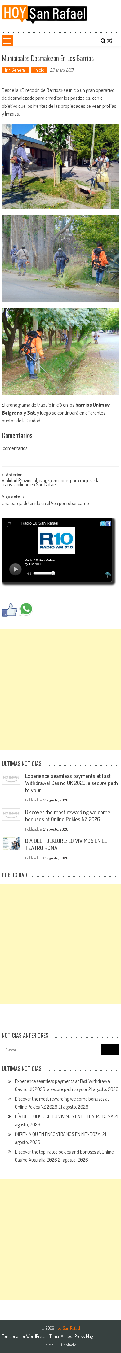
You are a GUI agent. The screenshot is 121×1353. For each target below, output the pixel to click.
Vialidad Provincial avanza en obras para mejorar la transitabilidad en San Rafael (51, 482)
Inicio (49, 1345)
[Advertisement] (60, 689)
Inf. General (15, 70)
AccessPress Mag (77, 1336)
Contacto (68, 1345)
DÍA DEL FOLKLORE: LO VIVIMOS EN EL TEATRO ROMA (64, 1116)
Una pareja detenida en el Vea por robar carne (45, 503)
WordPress (36, 1336)
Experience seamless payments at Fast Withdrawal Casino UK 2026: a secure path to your (71, 782)
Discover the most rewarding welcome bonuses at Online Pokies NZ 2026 (67, 816)
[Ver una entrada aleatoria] (109, 40)
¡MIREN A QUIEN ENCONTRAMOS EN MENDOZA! (58, 1134)
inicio (39, 70)
